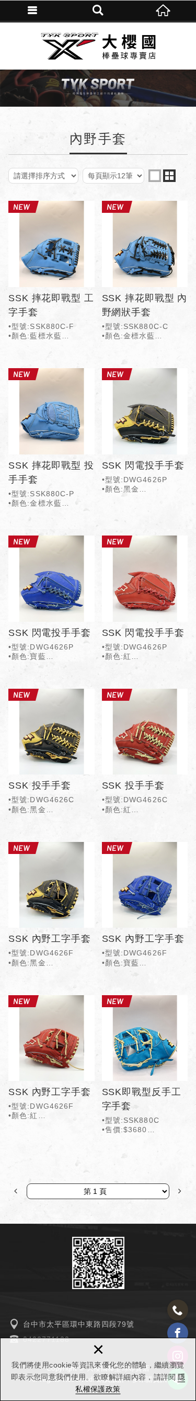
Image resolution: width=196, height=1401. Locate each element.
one (154, 175)
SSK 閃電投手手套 (145, 433)
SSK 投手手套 (51, 753)
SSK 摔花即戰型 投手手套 (51, 440)
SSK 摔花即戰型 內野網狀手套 (145, 273)
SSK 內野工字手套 (51, 907)
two (169, 175)
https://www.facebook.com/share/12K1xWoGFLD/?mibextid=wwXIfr (177, 1333)
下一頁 (180, 1191)
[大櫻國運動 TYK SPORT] (98, 46)
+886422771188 (177, 1310)
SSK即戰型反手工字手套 (145, 1067)
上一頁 (16, 1191)
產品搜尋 (98, 10)
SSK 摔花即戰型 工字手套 (51, 273)
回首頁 (163, 10)
